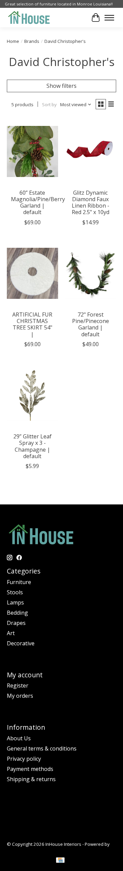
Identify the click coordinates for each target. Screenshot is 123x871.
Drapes (16, 623)
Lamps (15, 602)
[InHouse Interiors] (29, 17)
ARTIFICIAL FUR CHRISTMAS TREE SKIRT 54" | (32, 324)
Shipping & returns (31, 779)
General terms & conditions (42, 748)
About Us (19, 738)
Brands (31, 41)
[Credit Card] (60, 860)
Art (11, 633)
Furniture (19, 582)
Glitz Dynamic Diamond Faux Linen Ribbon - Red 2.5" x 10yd (90, 202)
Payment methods (30, 769)
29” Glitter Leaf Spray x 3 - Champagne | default (32, 446)
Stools (15, 592)
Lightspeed (18, 850)
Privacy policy (24, 758)
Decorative (21, 643)
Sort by (49, 104)
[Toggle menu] (109, 18)
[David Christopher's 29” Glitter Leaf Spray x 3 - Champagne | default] (32, 395)
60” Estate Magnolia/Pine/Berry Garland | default (38, 202)
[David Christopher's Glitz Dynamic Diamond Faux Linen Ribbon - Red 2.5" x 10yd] (90, 151)
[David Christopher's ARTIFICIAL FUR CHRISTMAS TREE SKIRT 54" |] (32, 273)
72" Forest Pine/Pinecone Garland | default (90, 324)
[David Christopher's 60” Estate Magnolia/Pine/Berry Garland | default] (32, 151)
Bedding (17, 612)
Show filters (61, 86)
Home (13, 41)
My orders (20, 695)
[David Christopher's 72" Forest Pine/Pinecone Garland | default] (90, 273)
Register (17, 685)
